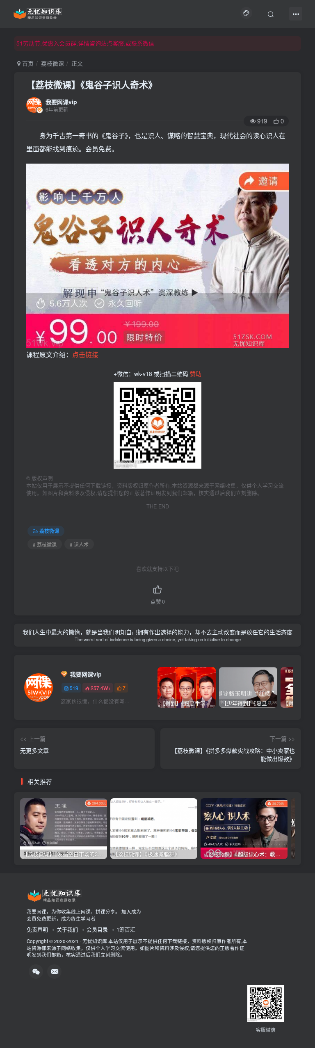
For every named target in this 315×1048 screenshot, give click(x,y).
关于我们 (67, 929)
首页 (27, 63)
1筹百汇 (125, 929)
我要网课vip (61, 102)
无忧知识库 (94, 941)
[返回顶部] (298, 1023)
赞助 (195, 373)
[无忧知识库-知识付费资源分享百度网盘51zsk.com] (38, 12)
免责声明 (37, 929)
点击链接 (85, 354)
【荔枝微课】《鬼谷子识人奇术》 (91, 84)
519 (74, 687)
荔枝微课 (52, 63)
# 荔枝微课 (45, 544)
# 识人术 (79, 544)
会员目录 (97, 929)
